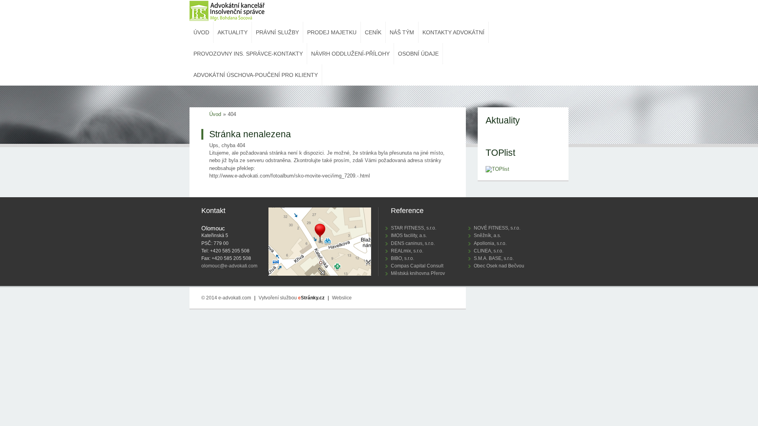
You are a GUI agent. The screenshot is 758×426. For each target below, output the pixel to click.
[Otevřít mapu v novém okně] (319, 242)
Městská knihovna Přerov (418, 273)
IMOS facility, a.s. (409, 235)
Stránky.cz (311, 298)
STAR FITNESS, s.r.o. (413, 228)
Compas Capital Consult (417, 266)
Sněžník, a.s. (487, 235)
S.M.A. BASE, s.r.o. (494, 258)
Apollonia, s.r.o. (490, 243)
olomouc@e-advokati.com (229, 266)
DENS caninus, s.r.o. (413, 243)
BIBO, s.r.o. (402, 258)
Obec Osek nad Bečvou (499, 266)
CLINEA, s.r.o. (488, 251)
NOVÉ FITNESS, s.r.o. (497, 228)
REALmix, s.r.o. (407, 251)
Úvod (215, 114)
